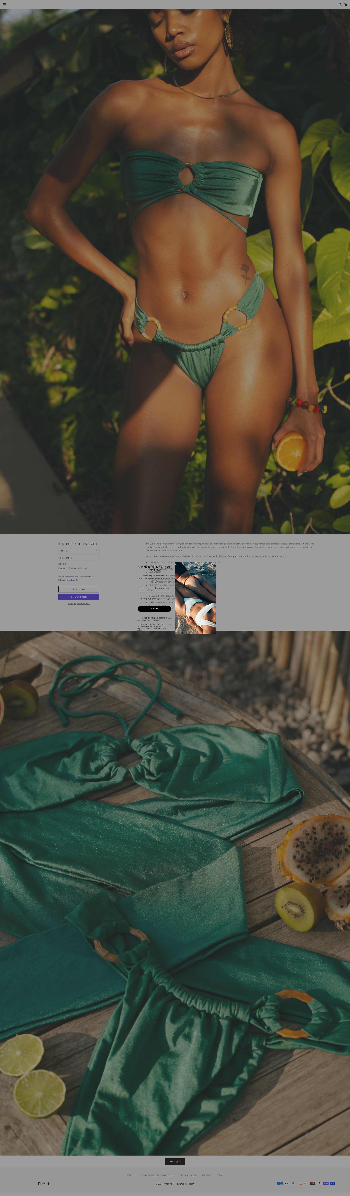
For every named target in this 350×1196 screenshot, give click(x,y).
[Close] (212, 565)
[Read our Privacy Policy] (170, 624)
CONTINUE (155, 609)
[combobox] (144, 588)
